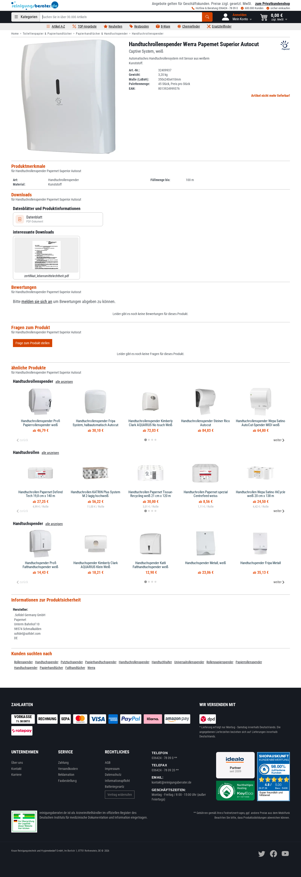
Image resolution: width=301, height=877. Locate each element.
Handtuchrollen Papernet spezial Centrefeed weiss (206, 494)
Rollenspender (23, 662)
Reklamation (66, 774)
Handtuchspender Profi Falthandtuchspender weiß (40, 565)
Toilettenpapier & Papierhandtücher (47, 33)
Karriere (16, 774)
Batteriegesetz (114, 786)
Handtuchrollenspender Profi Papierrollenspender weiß (40, 423)
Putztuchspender (72, 662)
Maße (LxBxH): (139, 79)
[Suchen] (207, 17)
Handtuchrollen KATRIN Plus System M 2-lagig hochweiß (95, 494)
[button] (236, 17)
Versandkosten (68, 769)
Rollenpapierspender (219, 662)
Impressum (112, 769)
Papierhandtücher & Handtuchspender (102, 33)
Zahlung (63, 762)
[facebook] (273, 853)
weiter (277, 440)
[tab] (145, 439)
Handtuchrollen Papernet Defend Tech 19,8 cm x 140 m (40, 494)
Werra (91, 668)
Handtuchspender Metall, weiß (205, 563)
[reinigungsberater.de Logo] (34, 5)
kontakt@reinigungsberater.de (171, 782)
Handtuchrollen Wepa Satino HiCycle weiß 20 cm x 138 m (260, 494)
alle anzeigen (64, 382)
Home (15, 33)
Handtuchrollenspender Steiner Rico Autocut (205, 423)
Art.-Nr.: (134, 70)
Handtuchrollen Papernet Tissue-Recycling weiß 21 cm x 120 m (150, 494)
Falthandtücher (75, 668)
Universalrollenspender (189, 662)
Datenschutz (113, 774)
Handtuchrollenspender (148, 33)
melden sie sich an (36, 301)
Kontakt (16, 769)
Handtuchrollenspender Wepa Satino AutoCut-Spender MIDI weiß (260, 423)
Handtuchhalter (162, 662)
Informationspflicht (117, 781)
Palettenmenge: (139, 84)
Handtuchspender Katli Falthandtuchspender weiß (150, 565)
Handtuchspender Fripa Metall (260, 563)
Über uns (17, 762)
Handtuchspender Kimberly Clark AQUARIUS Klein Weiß (95, 565)
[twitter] (261, 853)
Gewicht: (134, 75)
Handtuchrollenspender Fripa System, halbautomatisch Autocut (95, 423)
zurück (24, 440)
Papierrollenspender (249, 662)
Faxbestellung (67, 781)
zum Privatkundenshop (272, 3)
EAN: (132, 88)
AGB (108, 762)
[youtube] (285, 853)
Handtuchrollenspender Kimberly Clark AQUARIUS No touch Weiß (150, 423)
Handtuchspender (46, 662)
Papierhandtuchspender (100, 662)
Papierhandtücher (51, 668)
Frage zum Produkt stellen (33, 343)
